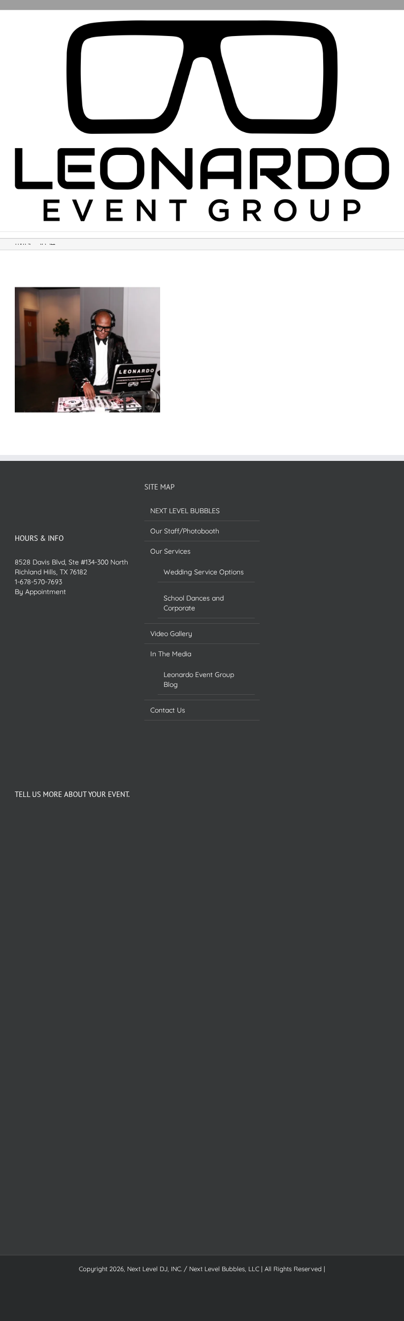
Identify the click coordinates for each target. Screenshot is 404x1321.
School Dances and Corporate (194, 603)
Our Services (170, 551)
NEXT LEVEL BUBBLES (185, 510)
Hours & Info (39, 538)
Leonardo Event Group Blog (199, 679)
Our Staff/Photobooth (184, 531)
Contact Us (167, 710)
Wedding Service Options (204, 571)
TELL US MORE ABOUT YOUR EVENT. (72, 794)
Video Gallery (171, 633)
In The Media (170, 653)
